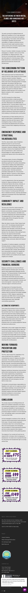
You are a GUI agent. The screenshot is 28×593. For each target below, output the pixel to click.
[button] (26, 4)
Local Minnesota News (14, 12)
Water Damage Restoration (8, 539)
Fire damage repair (6, 542)
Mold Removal (5, 544)
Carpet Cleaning (6, 537)
